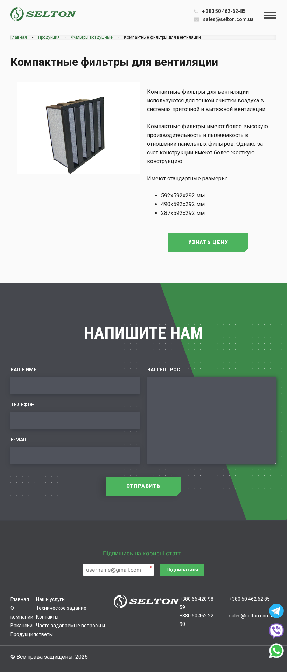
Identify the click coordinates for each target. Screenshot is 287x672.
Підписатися (182, 569)
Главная (18, 37)
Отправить (143, 486)
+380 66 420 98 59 (197, 603)
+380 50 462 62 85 (249, 599)
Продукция (49, 37)
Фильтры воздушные (92, 37)
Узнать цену (208, 242)
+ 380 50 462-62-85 (224, 11)
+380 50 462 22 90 (197, 620)
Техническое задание (61, 608)
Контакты (47, 617)
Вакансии (21, 625)
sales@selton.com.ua (228, 19)
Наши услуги (50, 599)
